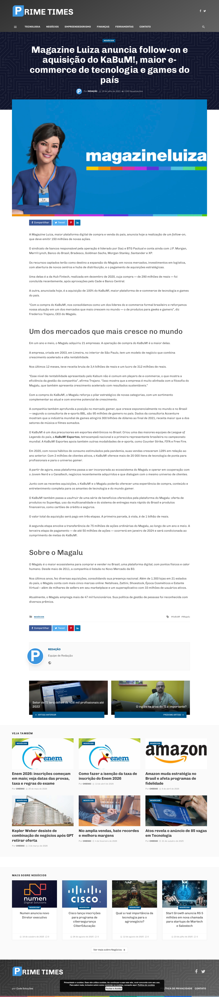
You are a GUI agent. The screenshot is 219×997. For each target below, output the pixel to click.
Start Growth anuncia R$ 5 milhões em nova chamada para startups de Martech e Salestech (184, 919)
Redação (92, 91)
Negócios (52, 26)
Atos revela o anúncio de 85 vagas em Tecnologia (176, 833)
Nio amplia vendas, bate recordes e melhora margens (109, 833)
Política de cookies (146, 985)
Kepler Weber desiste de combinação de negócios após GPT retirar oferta (43, 835)
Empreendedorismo (78, 26)
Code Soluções (24, 988)
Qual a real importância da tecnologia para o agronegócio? (134, 917)
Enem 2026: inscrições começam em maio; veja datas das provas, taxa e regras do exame (41, 778)
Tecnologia (32, 26)
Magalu (186, 617)
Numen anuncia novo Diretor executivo (34, 915)
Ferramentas (124, 26)
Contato (145, 26)
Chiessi (20, 789)
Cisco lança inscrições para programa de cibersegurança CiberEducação (84, 919)
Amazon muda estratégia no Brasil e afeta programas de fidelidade (170, 778)
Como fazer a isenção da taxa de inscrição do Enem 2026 (108, 776)
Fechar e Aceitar (114, 988)
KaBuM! (176, 617)
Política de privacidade (176, 988)
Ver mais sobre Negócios (107, 949)
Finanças (103, 26)
